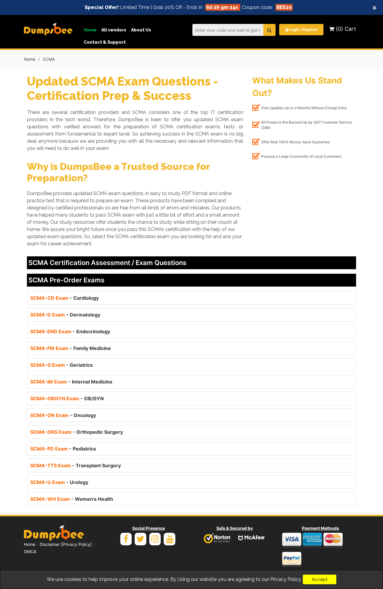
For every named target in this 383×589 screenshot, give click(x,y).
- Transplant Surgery (75, 465)
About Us (141, 30)
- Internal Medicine (71, 382)
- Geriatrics (61, 365)
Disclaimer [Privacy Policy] (66, 544)
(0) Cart (345, 29)
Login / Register (303, 29)
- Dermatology (65, 315)
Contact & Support (105, 42)
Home (90, 30)
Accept (319, 579)
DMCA (30, 551)
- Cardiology (64, 298)
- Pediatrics (63, 449)
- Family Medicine (70, 348)
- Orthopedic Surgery (76, 432)
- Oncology (63, 415)
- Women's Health (71, 499)
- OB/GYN (67, 398)
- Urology (59, 482)
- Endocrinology (70, 331)
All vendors (113, 30)
